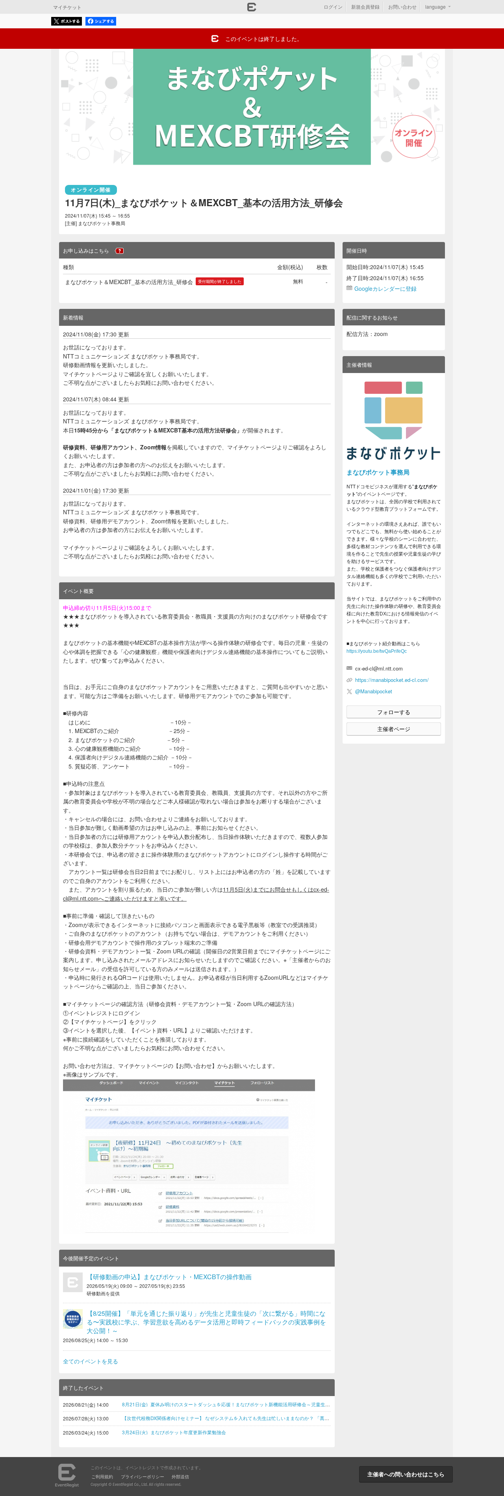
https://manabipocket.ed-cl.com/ (392, 679)
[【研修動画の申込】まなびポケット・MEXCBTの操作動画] (73, 1282)
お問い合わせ (402, 6)
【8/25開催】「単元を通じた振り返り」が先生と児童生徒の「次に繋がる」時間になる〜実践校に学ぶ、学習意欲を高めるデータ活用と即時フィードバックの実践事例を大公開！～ (206, 1322)
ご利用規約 (102, 1476)
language (435, 6)
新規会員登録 (365, 6)
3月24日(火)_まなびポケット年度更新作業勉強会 (174, 1432)
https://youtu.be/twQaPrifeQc (376, 651)
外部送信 (180, 1476)
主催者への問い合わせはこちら (406, 1474)
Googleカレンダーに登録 (385, 288)
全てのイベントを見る (90, 1361)
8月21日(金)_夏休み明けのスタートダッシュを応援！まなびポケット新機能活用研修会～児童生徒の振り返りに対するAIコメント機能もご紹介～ (275, 1404)
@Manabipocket (373, 691)
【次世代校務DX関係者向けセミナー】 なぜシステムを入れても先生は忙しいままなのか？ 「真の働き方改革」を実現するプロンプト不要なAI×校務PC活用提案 (291, 1418)
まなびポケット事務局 (378, 472)
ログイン (333, 6)
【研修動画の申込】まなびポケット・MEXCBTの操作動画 (169, 1276)
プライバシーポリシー (142, 1476)
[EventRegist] (252, 9)
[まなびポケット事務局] (393, 421)
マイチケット (67, 7)
